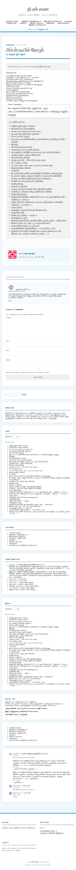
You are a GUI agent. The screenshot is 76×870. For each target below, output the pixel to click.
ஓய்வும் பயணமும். (19, 186)
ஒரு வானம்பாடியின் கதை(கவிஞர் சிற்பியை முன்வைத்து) (36, 173)
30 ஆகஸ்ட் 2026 (42, 29)
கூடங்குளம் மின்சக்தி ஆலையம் (24, 108)
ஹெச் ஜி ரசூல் (17, 54)
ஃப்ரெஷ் (15, 170)
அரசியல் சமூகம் (11, 21)
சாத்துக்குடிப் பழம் (19, 218)
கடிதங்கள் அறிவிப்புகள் (17, 538)
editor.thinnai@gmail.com (28, 415)
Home (41, 828)
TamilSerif (35, 711)
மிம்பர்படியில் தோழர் (16, 453)
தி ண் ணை (38, 9)
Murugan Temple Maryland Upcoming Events (26, 131)
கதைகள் (23, 23)
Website (8, 360)
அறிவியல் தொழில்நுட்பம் (31, 21)
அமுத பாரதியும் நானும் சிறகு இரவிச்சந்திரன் (31, 189)
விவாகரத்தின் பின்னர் (21, 168)
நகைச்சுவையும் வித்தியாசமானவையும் (23, 545)
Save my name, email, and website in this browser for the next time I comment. (27, 372)
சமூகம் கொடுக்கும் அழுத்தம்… (22, 570)
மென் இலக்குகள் (19, 194)
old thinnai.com (50, 417)
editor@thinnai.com (57, 413)
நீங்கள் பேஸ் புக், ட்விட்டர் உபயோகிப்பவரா (30, 223)
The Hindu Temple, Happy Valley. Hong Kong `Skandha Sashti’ (32, 165)
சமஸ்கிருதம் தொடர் (48, 831)
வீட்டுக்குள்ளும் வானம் (21, 147)
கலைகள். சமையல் (36, 23)
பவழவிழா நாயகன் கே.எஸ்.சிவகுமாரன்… (29, 210)
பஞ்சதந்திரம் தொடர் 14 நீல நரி (25, 226)
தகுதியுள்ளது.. (17, 184)
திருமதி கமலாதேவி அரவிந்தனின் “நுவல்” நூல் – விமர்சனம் (38, 220)
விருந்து (14, 144)
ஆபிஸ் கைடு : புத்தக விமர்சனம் (25, 155)
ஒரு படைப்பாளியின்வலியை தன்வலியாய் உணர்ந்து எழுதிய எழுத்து (38, 112)
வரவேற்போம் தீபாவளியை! (23, 128)
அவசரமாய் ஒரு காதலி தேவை (25, 149)
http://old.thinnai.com (31, 708)
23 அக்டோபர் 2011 (43, 66)
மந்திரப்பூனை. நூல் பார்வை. (23, 126)
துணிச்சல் (18, 577)
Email (8, 350)
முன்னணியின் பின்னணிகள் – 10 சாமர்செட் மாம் (33, 228)
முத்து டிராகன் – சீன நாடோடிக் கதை (28, 160)
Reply (10, 301)
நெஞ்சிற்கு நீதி (17, 212)
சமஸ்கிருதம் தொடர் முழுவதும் (16, 714)
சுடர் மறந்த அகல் (19, 163)
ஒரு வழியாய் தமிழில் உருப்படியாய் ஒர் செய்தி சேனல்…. (36, 152)
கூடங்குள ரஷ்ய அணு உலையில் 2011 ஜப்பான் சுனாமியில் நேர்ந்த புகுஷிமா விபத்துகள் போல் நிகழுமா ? (36, 177)
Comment (9, 317)
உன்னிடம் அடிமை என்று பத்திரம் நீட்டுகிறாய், (31, 191)
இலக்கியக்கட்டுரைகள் (52, 21)
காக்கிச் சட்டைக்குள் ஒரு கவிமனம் (27, 181)
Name (8, 341)
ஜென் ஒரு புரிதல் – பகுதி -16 (24, 215)
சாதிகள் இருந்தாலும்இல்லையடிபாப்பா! (31, 565)
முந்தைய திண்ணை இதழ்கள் (52, 833)
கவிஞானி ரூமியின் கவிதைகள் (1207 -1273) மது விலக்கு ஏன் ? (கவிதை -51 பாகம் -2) (38, 492)
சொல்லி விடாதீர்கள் (20, 157)
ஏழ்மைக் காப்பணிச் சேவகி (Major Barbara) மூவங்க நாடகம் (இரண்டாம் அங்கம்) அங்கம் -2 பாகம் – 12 (36, 232)
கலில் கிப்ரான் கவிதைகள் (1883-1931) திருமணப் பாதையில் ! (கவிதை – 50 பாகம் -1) (38, 494)
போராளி (22, 579)
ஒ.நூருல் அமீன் (21, 289)
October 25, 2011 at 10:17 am (17, 291)
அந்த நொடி (16, 207)
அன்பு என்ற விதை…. (26, 582)
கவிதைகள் (50, 23)
